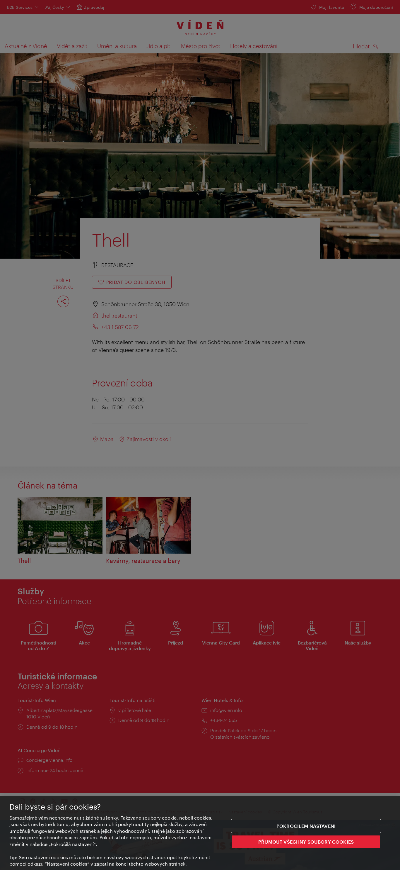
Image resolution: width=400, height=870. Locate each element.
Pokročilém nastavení (306, 826)
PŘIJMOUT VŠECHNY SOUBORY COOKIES (306, 841)
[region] (200, 833)
